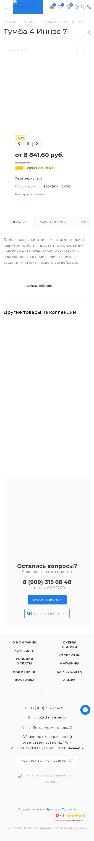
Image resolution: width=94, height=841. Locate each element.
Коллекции (69, 655)
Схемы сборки (38, 286)
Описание (17, 222)
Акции (69, 680)
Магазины (69, 663)
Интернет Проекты (61, 809)
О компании (24, 642)
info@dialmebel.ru (50, 717)
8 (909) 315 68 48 (47, 582)
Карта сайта (69, 671)
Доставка (24, 680)
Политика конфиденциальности (51, 775)
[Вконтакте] (85, 838)
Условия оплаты (24, 661)
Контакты (24, 650)
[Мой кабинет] (77, 7)
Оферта (50, 781)
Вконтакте (47, 695)
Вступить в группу (49, 613)
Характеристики (54, 222)
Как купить (24, 671)
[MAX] (85, 827)
